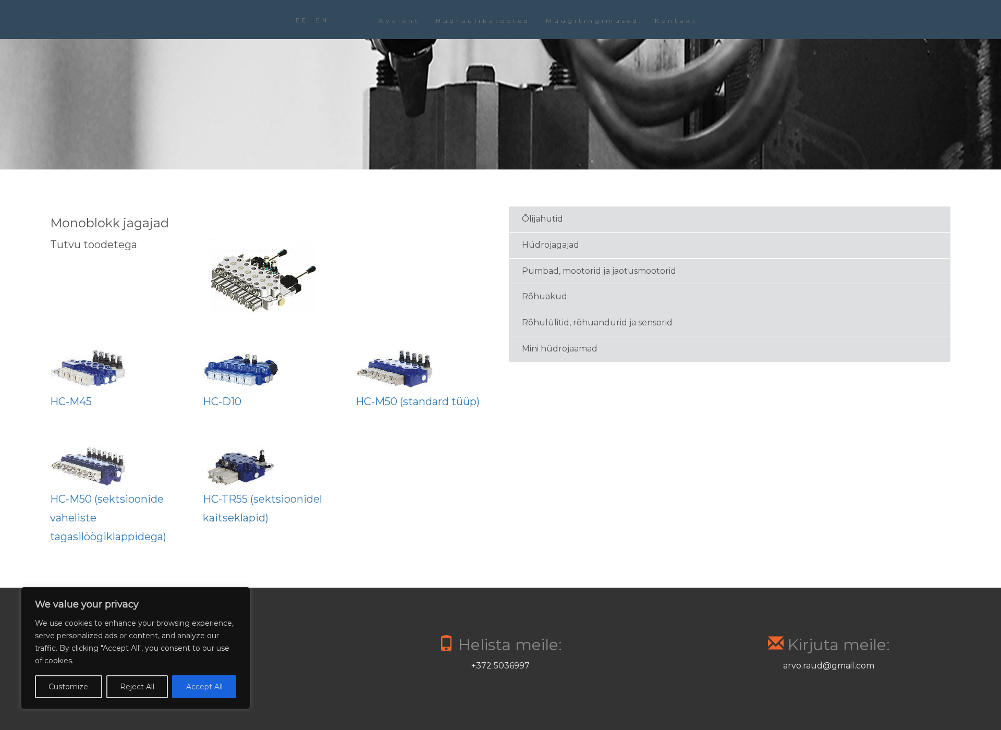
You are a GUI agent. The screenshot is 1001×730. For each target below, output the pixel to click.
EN (322, 20)
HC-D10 (222, 401)
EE (302, 20)
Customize (68, 686)
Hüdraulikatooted (483, 21)
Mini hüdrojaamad (559, 349)
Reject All (137, 686)
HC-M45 (71, 401)
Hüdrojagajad (550, 245)
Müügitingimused (592, 21)
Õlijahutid (542, 219)
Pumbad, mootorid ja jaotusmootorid (599, 271)
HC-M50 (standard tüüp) (418, 401)
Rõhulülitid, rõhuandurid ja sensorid (597, 322)
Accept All (204, 686)
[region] (135, 648)
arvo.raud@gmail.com (828, 666)
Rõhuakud (544, 296)
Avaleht (399, 21)
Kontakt (676, 21)
